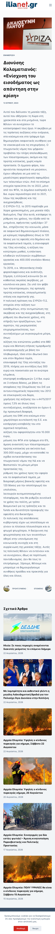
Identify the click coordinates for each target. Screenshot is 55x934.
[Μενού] (50, 5)
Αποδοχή (21, 928)
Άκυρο (35, 928)
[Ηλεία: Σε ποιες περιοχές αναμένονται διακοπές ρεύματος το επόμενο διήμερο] (27, 627)
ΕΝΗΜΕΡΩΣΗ (9, 55)
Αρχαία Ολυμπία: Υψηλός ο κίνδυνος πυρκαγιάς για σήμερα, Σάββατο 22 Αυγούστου (25, 744)
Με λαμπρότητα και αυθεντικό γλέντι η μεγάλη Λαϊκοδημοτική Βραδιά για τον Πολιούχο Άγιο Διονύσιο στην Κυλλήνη (26, 694)
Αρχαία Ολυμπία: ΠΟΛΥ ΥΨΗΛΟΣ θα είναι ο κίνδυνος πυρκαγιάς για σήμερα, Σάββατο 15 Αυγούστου (27, 891)
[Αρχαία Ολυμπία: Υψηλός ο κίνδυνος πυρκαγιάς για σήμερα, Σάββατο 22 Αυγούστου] (27, 722)
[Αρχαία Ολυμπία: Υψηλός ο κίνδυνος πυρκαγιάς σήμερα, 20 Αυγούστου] (27, 771)
